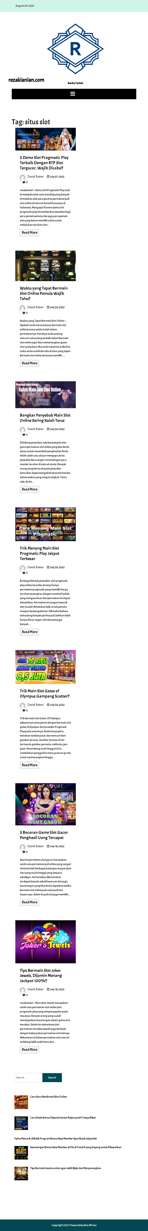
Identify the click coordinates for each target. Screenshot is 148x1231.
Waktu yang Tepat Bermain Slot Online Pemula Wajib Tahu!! (44, 293)
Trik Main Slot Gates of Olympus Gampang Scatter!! (44, 693)
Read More (29, 232)
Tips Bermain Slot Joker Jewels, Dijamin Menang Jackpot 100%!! (41, 976)
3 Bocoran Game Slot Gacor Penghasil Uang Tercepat (44, 835)
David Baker (35, 176)
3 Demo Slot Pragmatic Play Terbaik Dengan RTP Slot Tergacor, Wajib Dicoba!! (44, 163)
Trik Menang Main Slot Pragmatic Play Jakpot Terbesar (39, 553)
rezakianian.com (26, 80)
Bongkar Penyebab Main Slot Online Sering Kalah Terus (45, 417)
